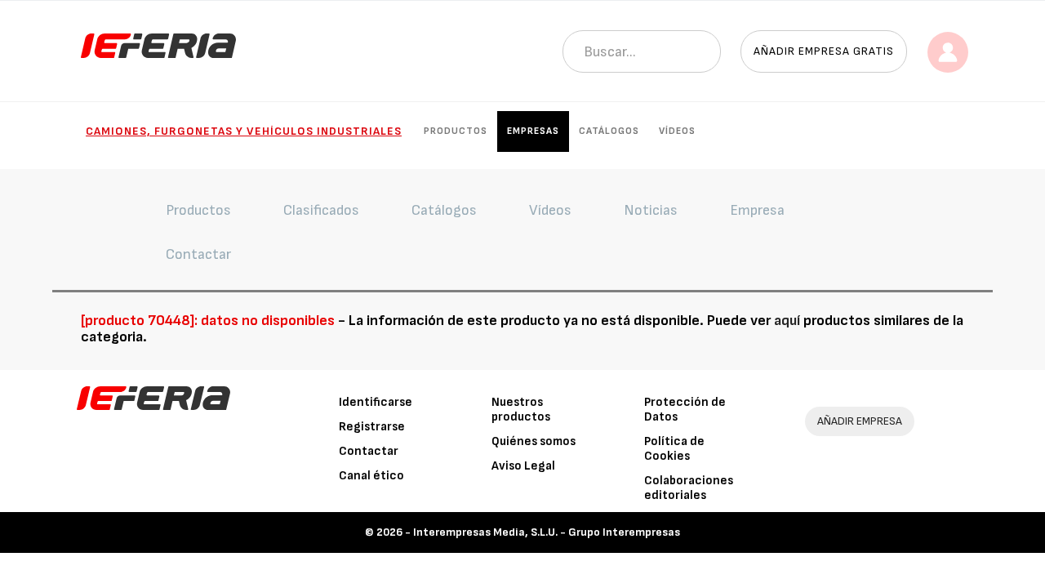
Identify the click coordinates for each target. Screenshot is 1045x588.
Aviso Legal (523, 466)
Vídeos (677, 131)
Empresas (533, 131)
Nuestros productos (520, 409)
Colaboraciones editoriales (688, 488)
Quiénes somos (533, 441)
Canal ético (371, 475)
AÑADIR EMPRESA (859, 421)
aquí (787, 320)
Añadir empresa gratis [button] (824, 51)
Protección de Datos (685, 409)
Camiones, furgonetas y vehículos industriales (244, 131)
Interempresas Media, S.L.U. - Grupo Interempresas (546, 532)
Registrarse (372, 426)
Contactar (368, 451)
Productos (455, 131)
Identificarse (375, 402)
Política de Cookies (674, 449)
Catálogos (609, 131)
